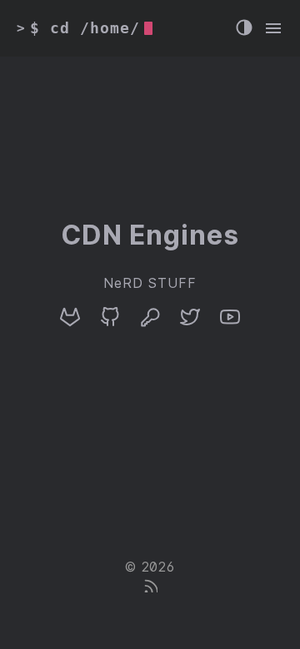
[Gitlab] (70, 322)
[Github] (110, 322)
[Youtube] (230, 322)
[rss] (150, 588)
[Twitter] (190, 322)
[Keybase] (150, 322)
